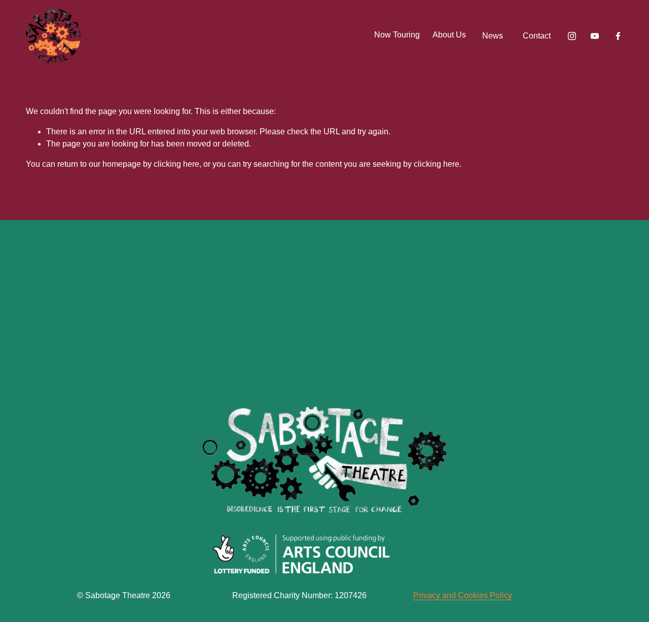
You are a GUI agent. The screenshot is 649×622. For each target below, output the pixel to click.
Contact (537, 35)
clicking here (176, 164)
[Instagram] (572, 36)
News (492, 35)
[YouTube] (595, 36)
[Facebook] (618, 36)
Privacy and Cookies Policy (462, 595)
